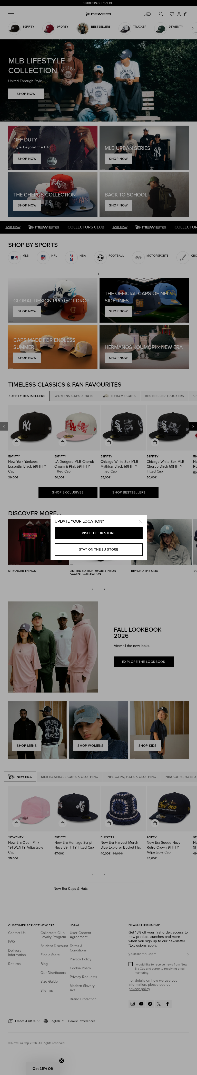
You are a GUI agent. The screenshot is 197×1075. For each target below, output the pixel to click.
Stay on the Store (98, 549)
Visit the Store (98, 533)
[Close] (140, 521)
